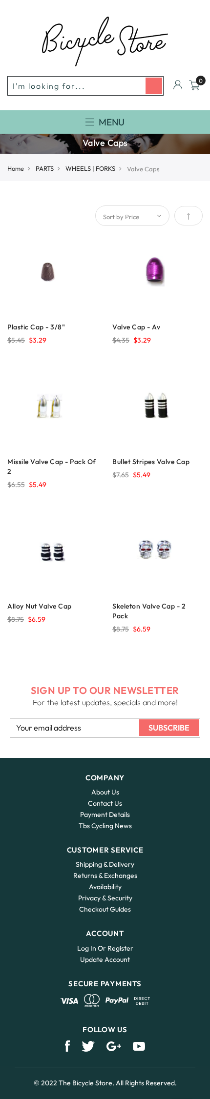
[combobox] (85, 86)
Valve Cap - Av (136, 327)
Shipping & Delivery (105, 864)
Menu (112, 122)
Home (15, 168)
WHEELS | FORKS (90, 168)
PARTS (45, 168)
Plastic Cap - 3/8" (36, 327)
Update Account (105, 959)
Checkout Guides (105, 909)
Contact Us (105, 803)
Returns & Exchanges (105, 875)
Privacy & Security (105, 898)
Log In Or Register (105, 948)
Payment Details (105, 814)
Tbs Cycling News (105, 825)
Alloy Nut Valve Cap (39, 606)
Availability (105, 886)
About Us (105, 792)
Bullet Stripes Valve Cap (150, 461)
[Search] (154, 86)
